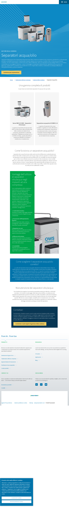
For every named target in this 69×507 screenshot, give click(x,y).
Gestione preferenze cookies (20, 402)
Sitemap (31, 403)
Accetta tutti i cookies (16, 498)
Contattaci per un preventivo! (11, 72)
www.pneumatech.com (39, 403)
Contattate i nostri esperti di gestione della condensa (29, 324)
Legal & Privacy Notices (6, 403)
